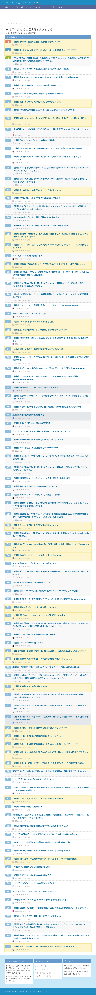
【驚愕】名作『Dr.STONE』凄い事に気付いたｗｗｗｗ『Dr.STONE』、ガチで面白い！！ (48, 590)
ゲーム (45, 7)
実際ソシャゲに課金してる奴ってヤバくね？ (30, 313)
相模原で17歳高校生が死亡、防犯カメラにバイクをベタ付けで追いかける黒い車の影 (46, 667)
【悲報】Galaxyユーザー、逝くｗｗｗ (28, 642)
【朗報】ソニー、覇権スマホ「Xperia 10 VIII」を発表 (34, 634)
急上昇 (36, 2)
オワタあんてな (12, 2)
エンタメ (37, 7)
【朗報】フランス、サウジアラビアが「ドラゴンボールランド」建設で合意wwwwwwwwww (49, 599)
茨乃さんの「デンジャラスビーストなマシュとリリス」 (34, 891)
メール (29, 992)
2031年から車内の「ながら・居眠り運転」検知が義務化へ (36, 217)
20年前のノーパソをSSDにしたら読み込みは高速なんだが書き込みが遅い (42, 842)
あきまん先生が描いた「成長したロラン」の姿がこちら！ (35, 563)
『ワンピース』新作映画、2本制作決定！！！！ (31, 582)
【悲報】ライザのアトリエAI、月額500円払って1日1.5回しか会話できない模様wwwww (48, 148)
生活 (52, 7)
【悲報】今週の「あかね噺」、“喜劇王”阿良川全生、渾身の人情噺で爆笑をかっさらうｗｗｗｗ (50, 907)
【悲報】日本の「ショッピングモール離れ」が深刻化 (34, 140)
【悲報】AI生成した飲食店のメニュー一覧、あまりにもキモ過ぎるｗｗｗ (41, 850)
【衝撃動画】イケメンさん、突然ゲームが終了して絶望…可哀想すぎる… (41, 225)
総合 (7, 7)
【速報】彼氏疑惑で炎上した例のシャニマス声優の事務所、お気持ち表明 (41, 478)
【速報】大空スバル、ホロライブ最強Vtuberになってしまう (36, 198)
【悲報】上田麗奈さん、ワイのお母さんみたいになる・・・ (36, 387)
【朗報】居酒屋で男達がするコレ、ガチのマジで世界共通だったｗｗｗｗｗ (42, 659)
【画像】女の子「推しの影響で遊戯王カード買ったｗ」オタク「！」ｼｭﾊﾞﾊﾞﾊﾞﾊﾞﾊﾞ (45, 743)
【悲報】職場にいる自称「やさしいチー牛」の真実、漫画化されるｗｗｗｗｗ (43, 946)
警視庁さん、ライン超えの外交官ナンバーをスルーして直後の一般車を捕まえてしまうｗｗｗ (49, 771)
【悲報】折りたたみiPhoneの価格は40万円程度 (31, 423)
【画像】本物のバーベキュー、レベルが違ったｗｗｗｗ (34, 607)
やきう (59, 7)
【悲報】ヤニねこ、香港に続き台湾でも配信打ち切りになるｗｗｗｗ (40, 727)
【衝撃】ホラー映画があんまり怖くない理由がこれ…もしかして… (39, 439)
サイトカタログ (42, 969)
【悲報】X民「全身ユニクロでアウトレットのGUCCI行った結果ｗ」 (40, 615)
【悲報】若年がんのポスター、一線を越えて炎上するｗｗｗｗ (37, 555)
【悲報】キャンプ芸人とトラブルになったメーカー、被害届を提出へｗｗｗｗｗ (44, 49)
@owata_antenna (14, 976)
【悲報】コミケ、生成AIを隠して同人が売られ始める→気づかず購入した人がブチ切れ (47, 406)
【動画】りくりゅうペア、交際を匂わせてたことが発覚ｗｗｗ (37, 916)
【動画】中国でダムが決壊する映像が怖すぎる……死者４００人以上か (41, 826)
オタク (28, 7)
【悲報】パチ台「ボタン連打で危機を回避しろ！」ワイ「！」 (37, 735)
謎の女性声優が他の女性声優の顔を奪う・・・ (31, 415)
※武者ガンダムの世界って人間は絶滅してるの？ (31, 866)
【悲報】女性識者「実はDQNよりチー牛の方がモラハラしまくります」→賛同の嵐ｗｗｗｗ (49, 264)
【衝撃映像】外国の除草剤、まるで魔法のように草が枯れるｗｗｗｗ (40, 329)
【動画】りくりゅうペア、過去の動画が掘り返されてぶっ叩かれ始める (41, 69)
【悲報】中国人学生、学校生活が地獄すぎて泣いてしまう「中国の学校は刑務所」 (45, 858)
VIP (22, 7)
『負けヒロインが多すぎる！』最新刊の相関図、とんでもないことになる (41, 431)
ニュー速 (14, 7)
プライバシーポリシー (45, 976)
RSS (68, 971)
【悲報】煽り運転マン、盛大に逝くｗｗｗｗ (30, 686)
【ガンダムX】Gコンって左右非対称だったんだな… (33, 779)
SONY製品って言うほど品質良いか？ (27, 255)
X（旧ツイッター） (73, 965)
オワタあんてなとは (44, 972)
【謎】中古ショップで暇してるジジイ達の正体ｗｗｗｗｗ (35, 525)
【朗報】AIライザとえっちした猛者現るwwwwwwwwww (35, 447)
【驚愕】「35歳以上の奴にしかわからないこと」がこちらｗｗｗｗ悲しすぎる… (44, 109)
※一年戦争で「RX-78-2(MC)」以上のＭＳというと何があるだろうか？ (40, 899)
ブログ (35, 992)
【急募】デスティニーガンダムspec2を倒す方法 (32, 875)
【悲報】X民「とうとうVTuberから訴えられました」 (34, 321)
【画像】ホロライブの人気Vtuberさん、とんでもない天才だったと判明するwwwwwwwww (49, 368)
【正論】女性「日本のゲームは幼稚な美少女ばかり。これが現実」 (39, 349)
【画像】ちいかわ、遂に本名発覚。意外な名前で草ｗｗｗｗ (36, 41)
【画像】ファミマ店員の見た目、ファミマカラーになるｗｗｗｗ (38, 798)
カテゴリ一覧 (42, 966)
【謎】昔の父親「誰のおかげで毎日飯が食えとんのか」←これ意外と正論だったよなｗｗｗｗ (49, 650)
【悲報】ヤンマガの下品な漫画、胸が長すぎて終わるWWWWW (38, 93)
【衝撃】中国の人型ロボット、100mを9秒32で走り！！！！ (37, 486)
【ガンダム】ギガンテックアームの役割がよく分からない (35, 883)
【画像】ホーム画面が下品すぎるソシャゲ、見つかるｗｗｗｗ (37, 190)
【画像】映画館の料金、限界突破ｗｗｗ (28, 806)
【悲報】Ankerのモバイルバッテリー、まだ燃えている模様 (36, 494)
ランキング (27, 2)
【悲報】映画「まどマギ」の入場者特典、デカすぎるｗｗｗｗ (37, 101)
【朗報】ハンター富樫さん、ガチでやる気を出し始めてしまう (37, 85)
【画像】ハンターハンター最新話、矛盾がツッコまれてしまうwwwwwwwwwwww (46, 305)
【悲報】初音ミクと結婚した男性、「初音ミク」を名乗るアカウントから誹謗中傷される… (49, 763)
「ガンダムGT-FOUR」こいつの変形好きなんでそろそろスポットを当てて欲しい (45, 834)
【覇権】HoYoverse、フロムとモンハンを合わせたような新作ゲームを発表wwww (45, 77)
